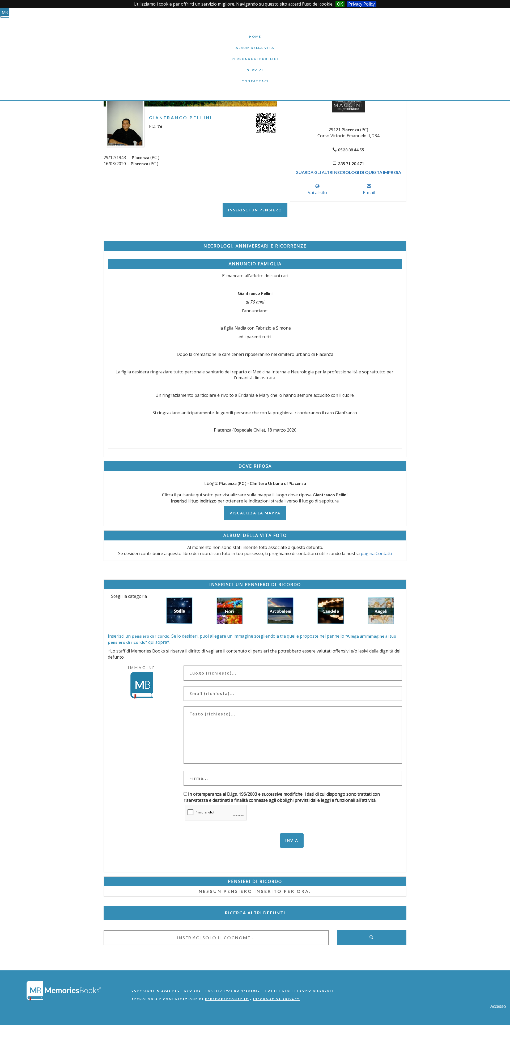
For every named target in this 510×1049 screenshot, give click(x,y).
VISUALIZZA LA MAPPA (255, 513)
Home (255, 32)
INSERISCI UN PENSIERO (255, 210)
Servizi (255, 66)
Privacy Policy (361, 4)
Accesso (498, 1006)
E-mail (369, 192)
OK (340, 4)
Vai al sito (317, 192)
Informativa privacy (276, 999)
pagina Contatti (376, 553)
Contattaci (255, 77)
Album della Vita (255, 43)
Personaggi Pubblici (255, 55)
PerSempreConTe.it (227, 999)
